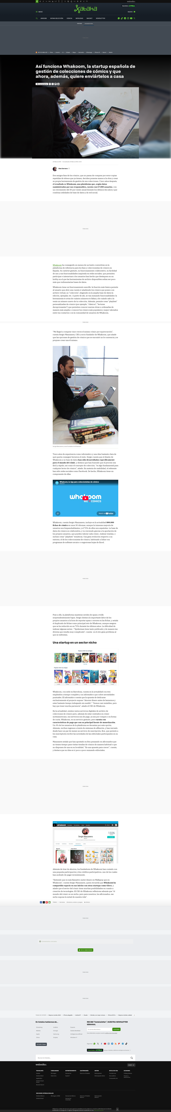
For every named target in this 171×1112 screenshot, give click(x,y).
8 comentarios (42, 84)
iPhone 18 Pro (112, 1015)
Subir (130, 1065)
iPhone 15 (97, 52)
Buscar (131, 1057)
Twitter (134, 18)
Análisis (55, 1027)
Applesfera (39, 1078)
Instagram (128, 18)
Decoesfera (112, 1076)
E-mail (58, 84)
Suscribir (116, 1029)
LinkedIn (122, 1043)
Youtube (131, 18)
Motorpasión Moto (100, 1076)
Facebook (50, 84)
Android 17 (78, 1015)
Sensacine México (70, 1096)
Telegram (125, 18)
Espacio (72, 1027)
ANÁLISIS (44, 18)
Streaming (39, 1027)
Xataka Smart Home (40, 1081)
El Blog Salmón (128, 1073)
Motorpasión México (98, 1096)
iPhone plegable (68, 1015)
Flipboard (55, 84)
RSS (115, 1043)
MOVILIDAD (79, 18)
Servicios (62, 902)
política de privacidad (111, 1033)
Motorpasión (98, 1073)
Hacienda (81, 52)
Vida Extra (53, 1076)
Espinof (67, 1076)
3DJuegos (53, 1073)
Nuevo (130, 12)
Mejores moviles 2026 (55, 1015)
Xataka (85, 9)
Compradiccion (113, 1078)
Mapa (74, 52)
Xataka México (40, 1096)
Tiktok (122, 18)
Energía (55, 1030)
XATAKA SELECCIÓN (56, 18)
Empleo (55, 1037)
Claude (86, 1015)
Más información (98, 1110)
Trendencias (112, 1073)
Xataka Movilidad (75, 1030)
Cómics (88, 902)
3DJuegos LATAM (55, 1096)
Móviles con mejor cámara (97, 1015)
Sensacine (68, 1073)
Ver (86, 950)
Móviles (38, 1030)
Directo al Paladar (85, 1073)
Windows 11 (73, 1037)
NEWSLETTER (100, 18)
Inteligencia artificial (76, 1034)
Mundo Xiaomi (40, 1085)
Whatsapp (89, 52)
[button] (64, 168)
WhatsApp (119, 18)
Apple (38, 1034)
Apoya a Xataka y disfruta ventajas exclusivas (116, 1050)
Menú (40, 12)
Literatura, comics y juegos (74, 902)
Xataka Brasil (39, 1098)
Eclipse (68, 52)
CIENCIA (69, 18)
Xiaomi (104, 52)
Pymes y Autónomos (127, 1076)
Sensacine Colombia (68, 1099)
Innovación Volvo (89, 23)
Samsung (56, 1034)
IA (62, 52)
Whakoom (57, 265)
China (51, 52)
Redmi (110, 52)
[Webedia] (41, 1064)
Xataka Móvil (39, 1076)
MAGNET (89, 18)
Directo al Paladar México (85, 1096)
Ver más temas (41, 1044)
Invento (57, 52)
